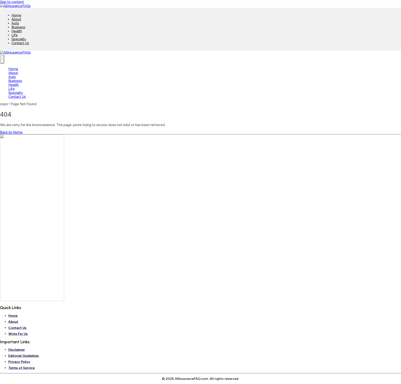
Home (16, 15)
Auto (15, 23)
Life (14, 35)
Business (18, 27)
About (16, 19)
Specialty (18, 39)
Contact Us (20, 43)
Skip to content (12, 2)
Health (16, 31)
